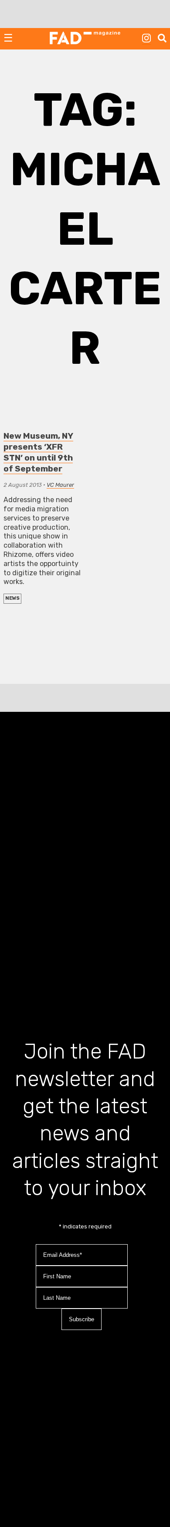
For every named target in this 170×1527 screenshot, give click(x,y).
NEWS (12, 598)
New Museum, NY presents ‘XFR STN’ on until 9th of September (38, 452)
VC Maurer (60, 485)
